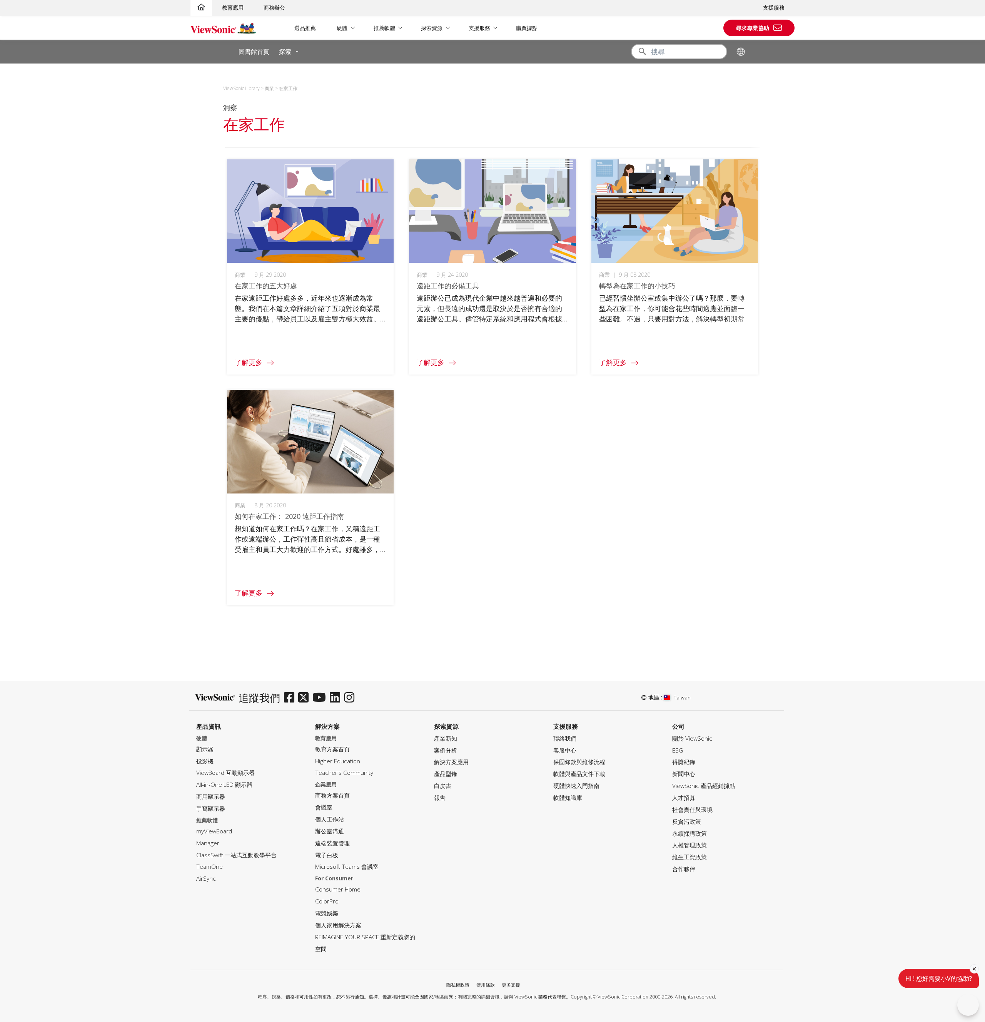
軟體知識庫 (567, 798)
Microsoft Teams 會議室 (347, 867)
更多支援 (511, 985)
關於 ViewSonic (692, 738)
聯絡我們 (564, 738)
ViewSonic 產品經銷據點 (703, 786)
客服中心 (564, 750)
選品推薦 (305, 28)
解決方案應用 (451, 762)
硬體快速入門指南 (576, 786)
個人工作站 (329, 819)
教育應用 (233, 7)
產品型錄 (445, 774)
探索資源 (431, 28)
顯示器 (205, 749)
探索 (285, 51)
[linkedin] (337, 698)
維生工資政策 (689, 857)
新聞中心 (683, 774)
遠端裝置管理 (332, 843)
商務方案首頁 (332, 795)
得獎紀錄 (683, 762)
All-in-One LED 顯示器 (224, 785)
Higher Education (337, 761)
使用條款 (485, 985)
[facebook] (291, 698)
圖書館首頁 (254, 51)
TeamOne (209, 867)
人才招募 (683, 798)
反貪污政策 (686, 822)
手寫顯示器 (210, 809)
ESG (677, 750)
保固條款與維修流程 (579, 762)
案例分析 (445, 750)
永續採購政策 (689, 834)
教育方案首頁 (332, 749)
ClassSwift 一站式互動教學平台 (236, 855)
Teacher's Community (344, 773)
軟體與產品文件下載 (579, 774)
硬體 (342, 28)
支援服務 (774, 7)
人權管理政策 (689, 845)
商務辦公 (274, 7)
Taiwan (682, 697)
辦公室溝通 (329, 831)
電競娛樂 (326, 913)
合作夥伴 (683, 869)
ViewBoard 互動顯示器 (225, 773)
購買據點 (527, 28)
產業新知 (445, 738)
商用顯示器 (210, 797)
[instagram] (351, 698)
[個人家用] (201, 7)
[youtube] (321, 698)
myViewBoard (214, 831)
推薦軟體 (384, 28)
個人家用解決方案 (338, 925)
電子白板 (326, 855)
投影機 (205, 761)
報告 (440, 798)
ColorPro (327, 901)
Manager (207, 843)
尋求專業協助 (753, 28)
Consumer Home (338, 889)
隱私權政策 (457, 985)
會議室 (323, 807)
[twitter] (305, 698)
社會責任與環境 (692, 810)
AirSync (206, 879)
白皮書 (442, 786)
